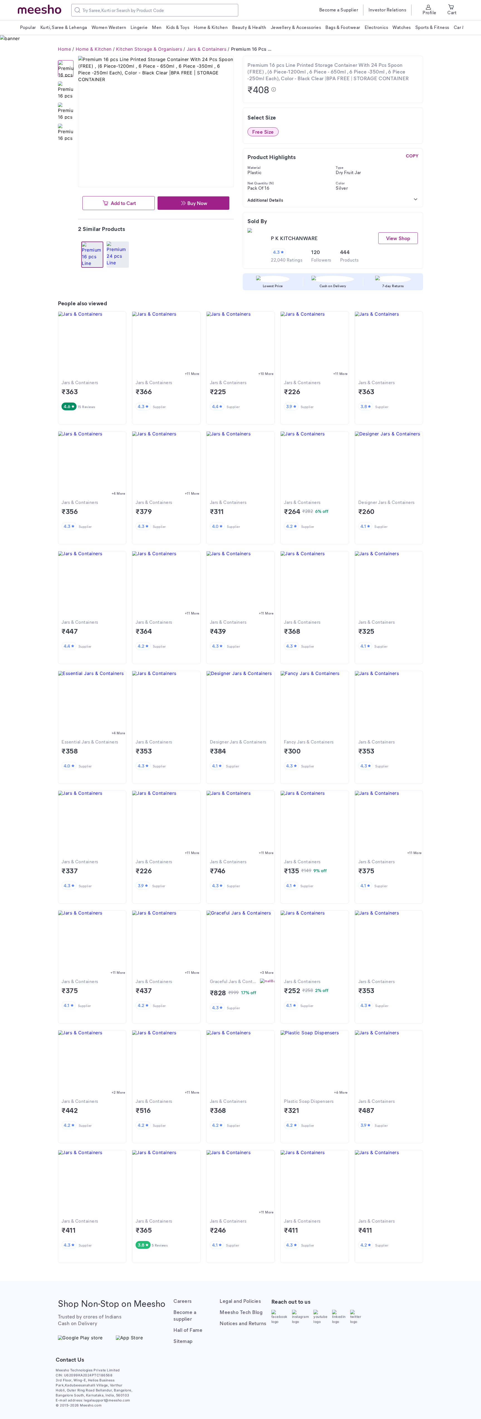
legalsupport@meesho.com (107, 1400)
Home (64, 49)
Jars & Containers (207, 49)
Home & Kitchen (94, 49)
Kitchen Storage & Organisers (149, 49)
